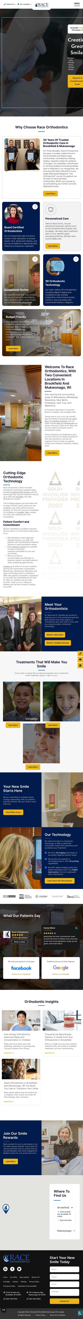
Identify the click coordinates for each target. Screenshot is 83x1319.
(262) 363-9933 (35, 1299)
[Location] (5, 1269)
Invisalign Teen (23, 512)
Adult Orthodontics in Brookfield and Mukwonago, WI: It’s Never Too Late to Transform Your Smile (21, 1086)
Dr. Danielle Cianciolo (58, 421)
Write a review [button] (19, 942)
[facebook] (12, 1269)
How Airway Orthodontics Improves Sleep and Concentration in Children (17, 1037)
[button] (64, 1207)
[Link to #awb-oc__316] (77, 4)
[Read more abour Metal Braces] (21, 701)
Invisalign (19, 497)
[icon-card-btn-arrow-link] (35, 205)
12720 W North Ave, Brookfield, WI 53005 (64, 1214)
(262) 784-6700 (65, 1220)
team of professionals (65, 423)
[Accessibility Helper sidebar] (80, 1313)
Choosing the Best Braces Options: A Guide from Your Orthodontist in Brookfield (59, 1037)
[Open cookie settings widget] (3, 1310)
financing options (19, 547)
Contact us (7, 566)
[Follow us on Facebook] (21, 968)
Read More (8, 1053)
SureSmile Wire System (20, 492)
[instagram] (19, 1269)
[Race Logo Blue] (16, 1255)
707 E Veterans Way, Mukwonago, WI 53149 (37, 1294)
